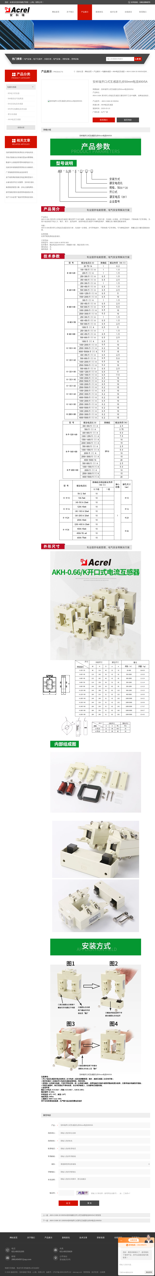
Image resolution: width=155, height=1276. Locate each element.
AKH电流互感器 (14, 119)
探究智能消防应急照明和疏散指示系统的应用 (21, 192)
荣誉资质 (101, 1238)
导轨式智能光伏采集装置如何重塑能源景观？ (21, 157)
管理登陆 (86, 1272)
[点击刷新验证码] (82, 1193)
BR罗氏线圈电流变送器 (17, 109)
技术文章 (113, 12)
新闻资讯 (99, 12)
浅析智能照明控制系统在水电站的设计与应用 (21, 152)
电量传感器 (11, 87)
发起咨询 (149, 1272)
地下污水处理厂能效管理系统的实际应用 (21, 197)
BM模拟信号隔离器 (15, 98)
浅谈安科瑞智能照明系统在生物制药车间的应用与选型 (21, 167)
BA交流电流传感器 (15, 104)
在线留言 (128, 12)
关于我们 (70, 12)
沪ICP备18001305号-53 (62, 1272)
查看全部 (21, 127)
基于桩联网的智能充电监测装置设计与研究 (21, 177)
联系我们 (143, 12)
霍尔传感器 (12, 114)
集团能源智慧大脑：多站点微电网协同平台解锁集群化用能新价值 (21, 187)
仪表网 (102, 1272)
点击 (33, 87)
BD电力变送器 (13, 93)
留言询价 (128, 120)
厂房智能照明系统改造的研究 (17, 172)
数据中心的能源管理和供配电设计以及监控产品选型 (21, 162)
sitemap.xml (77, 1272)
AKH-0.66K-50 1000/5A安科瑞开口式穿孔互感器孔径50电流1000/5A (75, 1220)
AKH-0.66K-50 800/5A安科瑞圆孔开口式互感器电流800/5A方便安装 (75, 1215)
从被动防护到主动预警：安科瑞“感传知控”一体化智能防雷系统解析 (21, 182)
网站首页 (55, 12)
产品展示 (84, 12)
